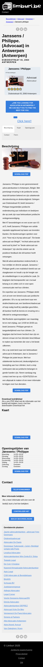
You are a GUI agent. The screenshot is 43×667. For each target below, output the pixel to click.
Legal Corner (9, 594)
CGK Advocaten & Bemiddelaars (18, 575)
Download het (19, 406)
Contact (5, 12)
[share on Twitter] (21, 30)
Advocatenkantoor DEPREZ (16, 606)
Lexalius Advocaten (12, 553)
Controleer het (21, 511)
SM (21, 663)
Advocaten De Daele (13, 542)
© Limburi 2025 (12, 645)
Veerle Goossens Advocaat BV (17, 598)
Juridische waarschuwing (21, 650)
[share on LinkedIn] (25, 30)
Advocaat (20, 19)
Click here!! (24, 121)
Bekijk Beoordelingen (21, 519)
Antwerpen (29, 19)
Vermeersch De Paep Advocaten (17, 613)
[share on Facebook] (18, 30)
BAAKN (7, 579)
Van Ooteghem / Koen (13, 628)
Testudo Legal (10, 560)
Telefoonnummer (21, 489)
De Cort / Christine (11, 564)
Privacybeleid (21, 654)
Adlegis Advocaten (12, 591)
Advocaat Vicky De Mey (14, 610)
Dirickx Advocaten (11, 602)
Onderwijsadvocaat (12, 538)
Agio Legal (8, 572)
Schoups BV (9, 583)
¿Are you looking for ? (22, 106)
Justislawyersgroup (12, 587)
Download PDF (21, 174)
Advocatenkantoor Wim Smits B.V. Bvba (21, 556)
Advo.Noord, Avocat (12, 625)
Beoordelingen (11, 19)
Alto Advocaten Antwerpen (15, 621)
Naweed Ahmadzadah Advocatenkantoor (21, 568)
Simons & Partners (12, 617)
